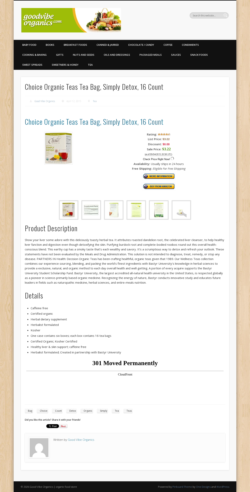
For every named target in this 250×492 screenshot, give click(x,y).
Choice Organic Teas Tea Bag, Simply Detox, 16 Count (94, 121)
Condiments (190, 45)
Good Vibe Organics (44, 101)
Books (50, 45)
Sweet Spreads (32, 64)
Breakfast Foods (75, 45)
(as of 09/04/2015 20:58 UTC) (158, 154)
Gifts (59, 54)
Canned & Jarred (107, 45)
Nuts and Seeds (83, 54)
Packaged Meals (150, 54)
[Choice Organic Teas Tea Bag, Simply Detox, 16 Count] (58, 163)
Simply (103, 410)
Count (58, 410)
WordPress (222, 486)
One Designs (203, 486)
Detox (72, 410)
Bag (30, 410)
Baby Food (29, 45)
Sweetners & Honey (65, 64)
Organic (88, 410)
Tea (90, 64)
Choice (43, 410)
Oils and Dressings (117, 54)
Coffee (167, 45)
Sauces (176, 54)
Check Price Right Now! (156, 159)
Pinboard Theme (182, 486)
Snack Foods (199, 54)
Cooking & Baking (34, 54)
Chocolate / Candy (141, 45)
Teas (129, 410)
